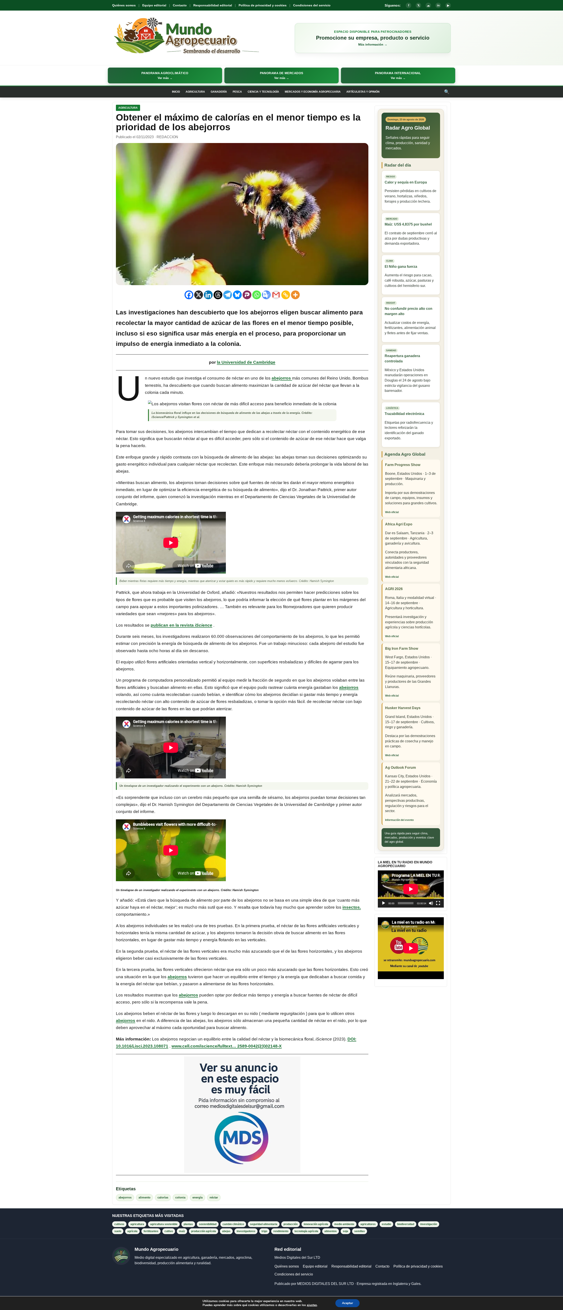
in (438, 5)
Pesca (237, 91)
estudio (386, 1224)
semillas (359, 1231)
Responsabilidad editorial (212, 5)
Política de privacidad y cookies (263, 5)
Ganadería (219, 91)
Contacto (180, 5)
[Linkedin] (208, 294)
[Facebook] (189, 294)
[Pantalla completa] (438, 903)
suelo (117, 1231)
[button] (165, 75)
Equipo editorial (154, 5)
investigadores (246, 1231)
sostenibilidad (207, 1224)
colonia (180, 1197)
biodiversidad (405, 1224)
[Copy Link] (285, 294)
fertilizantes (151, 1231)
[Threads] (218, 294)
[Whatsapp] (256, 294)
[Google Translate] (266, 294)
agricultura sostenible (163, 1224)
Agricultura (195, 91)
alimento (144, 1197)
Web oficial (392, 512)
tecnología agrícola (306, 1231)
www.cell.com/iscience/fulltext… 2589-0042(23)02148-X (227, 1046)
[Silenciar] (431, 903)
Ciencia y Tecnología (263, 91)
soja (345, 1231)
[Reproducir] (383, 903)
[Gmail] (276, 294)
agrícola (132, 1231)
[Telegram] (227, 294)
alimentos (330, 1231)
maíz (182, 1231)
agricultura (137, 1224)
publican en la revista (181, 625)
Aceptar (347, 1303)
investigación (428, 1224)
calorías (162, 1197)
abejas (226, 1231)
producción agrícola (203, 1231)
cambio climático (233, 1224)
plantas (188, 1224)
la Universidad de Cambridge (246, 362)
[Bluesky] (237, 294)
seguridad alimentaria (263, 1224)
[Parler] (247, 294)
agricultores (368, 1224)
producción (290, 1224)
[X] (198, 294)
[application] (411, 889)
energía (197, 1197)
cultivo (169, 1231)
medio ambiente (344, 1224)
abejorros (282, 378)
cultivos (119, 1224)
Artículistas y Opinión (363, 91)
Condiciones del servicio (312, 5)
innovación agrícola (316, 1224)
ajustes (312, 1305)
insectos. (351, 907)
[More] (295, 294)
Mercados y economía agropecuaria (313, 91)
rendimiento (280, 1231)
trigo (264, 1231)
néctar (214, 1197)
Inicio (176, 91)
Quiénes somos (124, 5)
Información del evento (399, 820)
